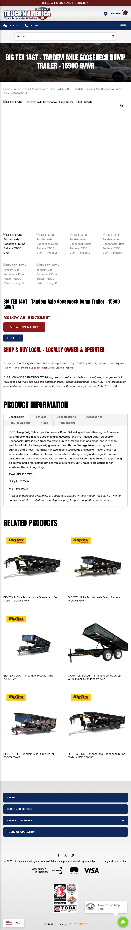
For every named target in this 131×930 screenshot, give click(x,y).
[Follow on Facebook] (58, 855)
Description (16, 416)
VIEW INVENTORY (24, 327)
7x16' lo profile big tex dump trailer (96, 363)
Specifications (66, 416)
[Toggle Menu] (123, 25)
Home (6, 89)
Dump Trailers (56, 89)
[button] (122, 106)
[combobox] (65, 36)
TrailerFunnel (77, 924)
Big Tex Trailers (64, 367)
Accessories (94, 416)
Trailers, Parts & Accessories (29, 89)
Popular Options (20, 422)
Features (40, 416)
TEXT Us (13, 338)
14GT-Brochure (18, 488)
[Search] (113, 37)
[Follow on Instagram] (72, 855)
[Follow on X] (65, 855)
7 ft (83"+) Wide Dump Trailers (34, 363)
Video (44, 422)
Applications (67, 422)
